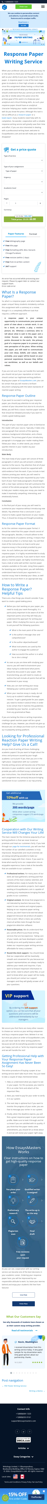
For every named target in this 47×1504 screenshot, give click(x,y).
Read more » (23, 22)
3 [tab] (16, 1373)
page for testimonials (21, 846)
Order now (23, 7)
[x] (23, 1496)
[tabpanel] (23, 1352)
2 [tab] (14, 1373)
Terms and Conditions (12, 1482)
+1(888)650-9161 (23, 1417)
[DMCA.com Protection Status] (23, 1440)
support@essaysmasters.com (23, 1421)
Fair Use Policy (37, 1482)
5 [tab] (22, 1373)
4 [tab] (19, 1373)
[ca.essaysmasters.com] (22, 1476)
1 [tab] (11, 1373)
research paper (24, 115)
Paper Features (16, 233)
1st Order (24, 216)
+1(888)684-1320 (11, 2)
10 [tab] (36, 1373)
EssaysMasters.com (28, 380)
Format (33, 233)
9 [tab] (33, 1373)
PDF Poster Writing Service (14, 1386)
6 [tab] (25, 1373)
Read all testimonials (22, 1330)
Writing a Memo (37, 1391)
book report (7, 118)
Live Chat (23, 1295)
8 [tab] (30, 1373)
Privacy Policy (26, 1482)
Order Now (23, 1304)
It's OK (23, 25)
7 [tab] (27, 1373)
